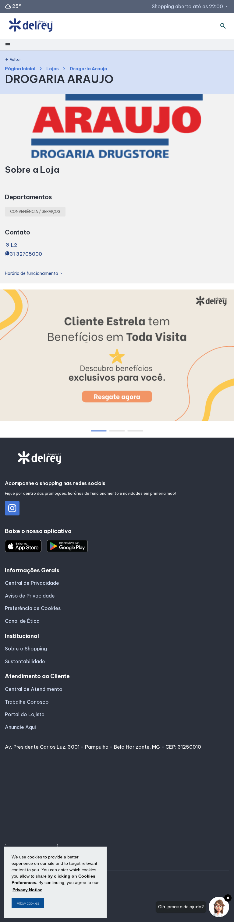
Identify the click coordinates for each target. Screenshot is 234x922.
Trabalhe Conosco (27, 702)
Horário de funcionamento (34, 273)
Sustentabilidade (25, 661)
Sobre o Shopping (26, 649)
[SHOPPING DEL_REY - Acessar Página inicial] (31, 26)
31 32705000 (26, 254)
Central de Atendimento (33, 689)
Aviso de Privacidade (30, 596)
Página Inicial (20, 68)
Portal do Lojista (24, 714)
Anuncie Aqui (20, 727)
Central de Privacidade (32, 583)
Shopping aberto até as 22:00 (190, 6)
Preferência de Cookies (33, 608)
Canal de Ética (22, 621)
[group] (117, 356)
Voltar (13, 59)
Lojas (52, 68)
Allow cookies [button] (28, 903)
